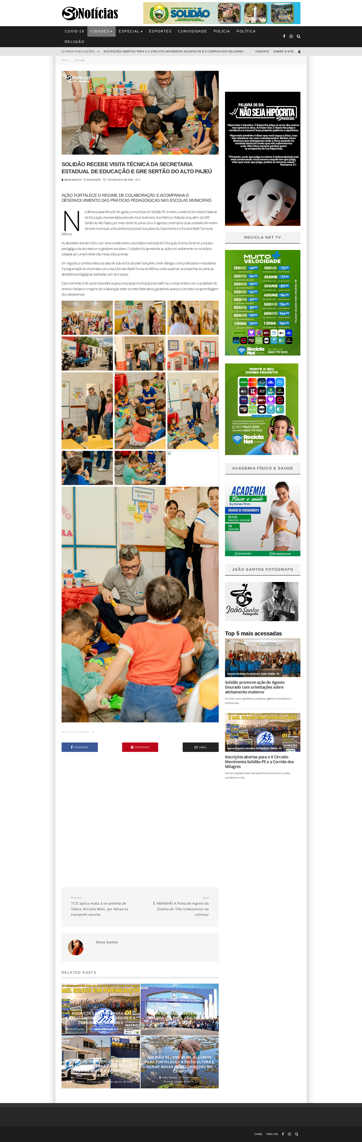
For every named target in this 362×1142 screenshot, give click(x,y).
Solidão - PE (273, 673)
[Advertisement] (140, 790)
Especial (129, 31)
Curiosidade (192, 31)
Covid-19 (74, 31)
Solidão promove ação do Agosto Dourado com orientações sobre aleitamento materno (177, 51)
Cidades (99, 31)
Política (246, 31)
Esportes (160, 31)
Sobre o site (283, 51)
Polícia (222, 31)
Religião (74, 42)
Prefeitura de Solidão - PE (78, 731)
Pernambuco (253, 673)
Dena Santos (72, 179)
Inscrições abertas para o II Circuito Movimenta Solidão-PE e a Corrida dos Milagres (259, 761)
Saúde (264, 673)
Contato (262, 51)
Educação (94, 179)
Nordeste (241, 673)
